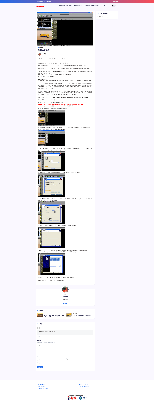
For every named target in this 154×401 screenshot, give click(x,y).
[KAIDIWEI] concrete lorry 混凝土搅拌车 (82, 315)
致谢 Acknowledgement (43, 388)
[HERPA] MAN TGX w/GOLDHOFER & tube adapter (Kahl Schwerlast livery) (54, 316)
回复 (39, 336)
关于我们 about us (41, 384)
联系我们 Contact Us (83, 384)
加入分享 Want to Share (84, 386)
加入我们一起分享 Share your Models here (56, 58)
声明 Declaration (41, 386)
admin (45, 53)
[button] (114, 6)
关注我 (65, 303)
